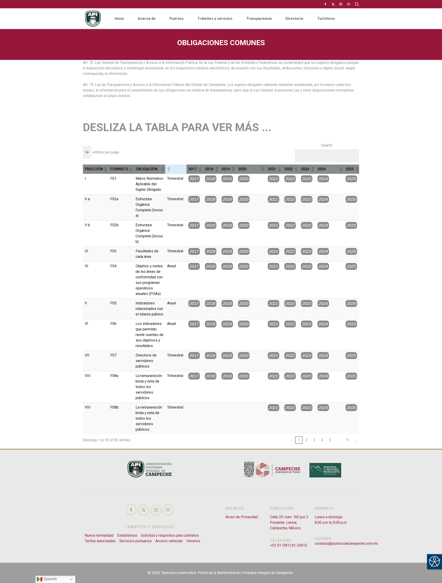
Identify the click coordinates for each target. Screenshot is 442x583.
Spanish (49, 579)
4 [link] (322, 440)
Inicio (119, 18)
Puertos (176, 18)
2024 (323, 179)
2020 (243, 179)
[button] (105, 169)
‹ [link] (291, 440)
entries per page (106, 152)
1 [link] (299, 440)
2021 (273, 179)
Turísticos (326, 18)
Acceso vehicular (169, 541)
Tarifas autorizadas (100, 541)
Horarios (193, 541)
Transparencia (259, 18)
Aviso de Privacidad (242, 517)
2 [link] (306, 440)
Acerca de (147, 18)
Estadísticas (127, 535)
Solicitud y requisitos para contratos (170, 535)
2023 (306, 179)
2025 (351, 179)
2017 (194, 179)
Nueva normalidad (99, 535)
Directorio (294, 18)
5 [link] (330, 440)
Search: (327, 145)
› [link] (355, 440)
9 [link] (347, 440)
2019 (227, 179)
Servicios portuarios (135, 541)
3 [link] (314, 440)
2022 (290, 179)
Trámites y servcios (215, 18)
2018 (210, 179)
